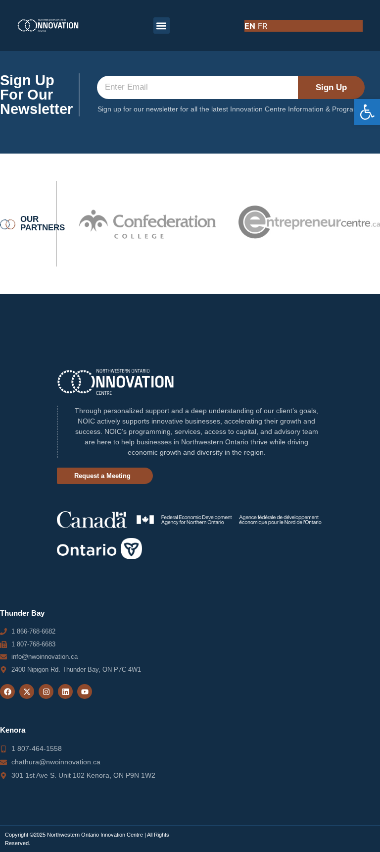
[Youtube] (84, 691)
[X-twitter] (26, 691)
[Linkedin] (65, 691)
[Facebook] (7, 691)
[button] (367, 112)
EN (249, 26)
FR (262, 26)
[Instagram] (46, 691)
